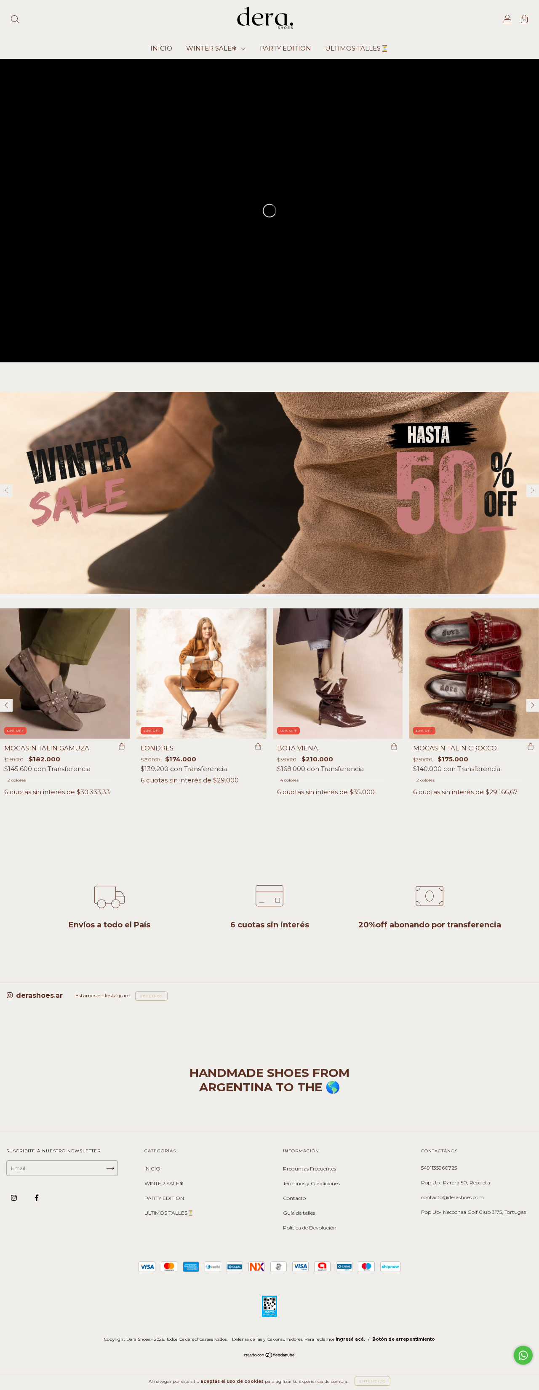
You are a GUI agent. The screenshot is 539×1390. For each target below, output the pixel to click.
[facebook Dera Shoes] (36, 1197)
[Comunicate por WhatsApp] (523, 1355)
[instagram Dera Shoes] (14, 1197)
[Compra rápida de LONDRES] (258, 747)
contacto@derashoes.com (452, 1197)
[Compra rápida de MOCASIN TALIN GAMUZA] (121, 747)
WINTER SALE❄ (212, 48)
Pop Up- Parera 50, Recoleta (455, 1182)
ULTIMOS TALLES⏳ (357, 48)
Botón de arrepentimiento (403, 1339)
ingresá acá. (350, 1339)
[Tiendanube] (269, 1356)
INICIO (161, 48)
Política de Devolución (309, 1227)
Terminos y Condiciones (311, 1183)
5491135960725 (439, 1168)
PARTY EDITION (285, 48)
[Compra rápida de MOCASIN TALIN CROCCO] (530, 747)
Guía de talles (299, 1213)
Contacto (294, 1198)
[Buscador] (15, 20)
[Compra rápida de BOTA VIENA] (394, 747)
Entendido (372, 1381)
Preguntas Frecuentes (309, 1168)
